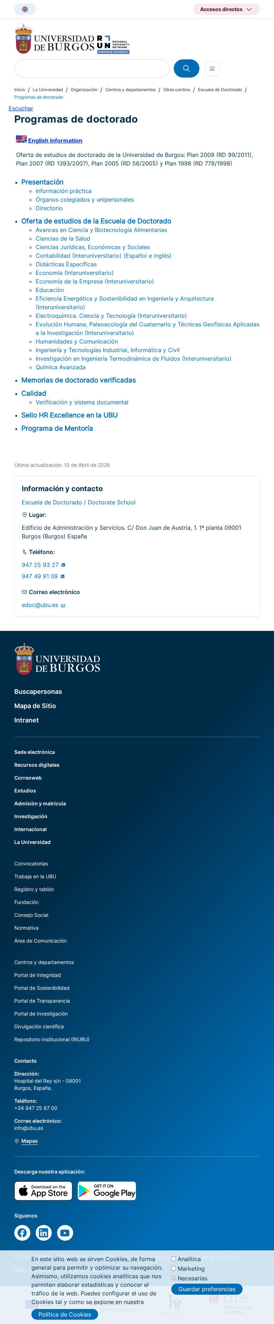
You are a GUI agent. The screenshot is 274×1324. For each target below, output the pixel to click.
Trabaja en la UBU (35, 876)
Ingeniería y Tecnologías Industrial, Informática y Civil (108, 350)
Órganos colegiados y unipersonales (85, 199)
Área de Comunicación (40, 941)
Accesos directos (221, 9)
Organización (84, 89)
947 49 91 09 (41, 576)
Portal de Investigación (41, 1014)
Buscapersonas (38, 691)
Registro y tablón (34, 889)
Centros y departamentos (130, 89)
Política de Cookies (65, 1314)
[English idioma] (25, 9)
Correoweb (28, 778)
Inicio (19, 89)
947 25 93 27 (41, 564)
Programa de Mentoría (57, 428)
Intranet (26, 720)
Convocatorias (31, 863)
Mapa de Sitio (35, 706)
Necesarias (192, 1278)
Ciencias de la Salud (63, 238)
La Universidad (48, 89)
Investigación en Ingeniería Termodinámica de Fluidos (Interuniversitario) (134, 358)
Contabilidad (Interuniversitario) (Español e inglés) (104, 255)
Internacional (30, 829)
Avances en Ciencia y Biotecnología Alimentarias (101, 229)
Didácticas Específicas (66, 264)
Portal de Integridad (37, 975)
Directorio (49, 208)
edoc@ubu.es (41, 604)
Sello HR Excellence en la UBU (69, 415)
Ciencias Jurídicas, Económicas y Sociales (93, 247)
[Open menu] (212, 68)
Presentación (42, 182)
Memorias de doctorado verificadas (78, 380)
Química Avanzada (61, 367)
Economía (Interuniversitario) (75, 272)
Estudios (25, 790)
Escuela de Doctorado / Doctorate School (79, 502)
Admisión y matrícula (40, 803)
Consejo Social (31, 915)
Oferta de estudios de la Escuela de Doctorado (96, 221)
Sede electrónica (34, 752)
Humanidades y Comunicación (77, 341)
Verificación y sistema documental (82, 402)
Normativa (26, 928)
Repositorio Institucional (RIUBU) (52, 1039)
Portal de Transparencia (42, 1001)
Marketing (191, 1268)
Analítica (189, 1259)
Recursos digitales (37, 765)
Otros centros (176, 89)
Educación (50, 289)
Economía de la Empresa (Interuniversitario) (95, 281)
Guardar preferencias (206, 1289)
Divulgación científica (39, 1026)
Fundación (26, 902)
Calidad (33, 393)
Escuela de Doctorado (220, 89)
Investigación (30, 816)
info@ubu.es (28, 1128)
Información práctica (64, 190)
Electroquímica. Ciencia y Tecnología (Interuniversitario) (111, 315)
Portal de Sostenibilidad (42, 988)
